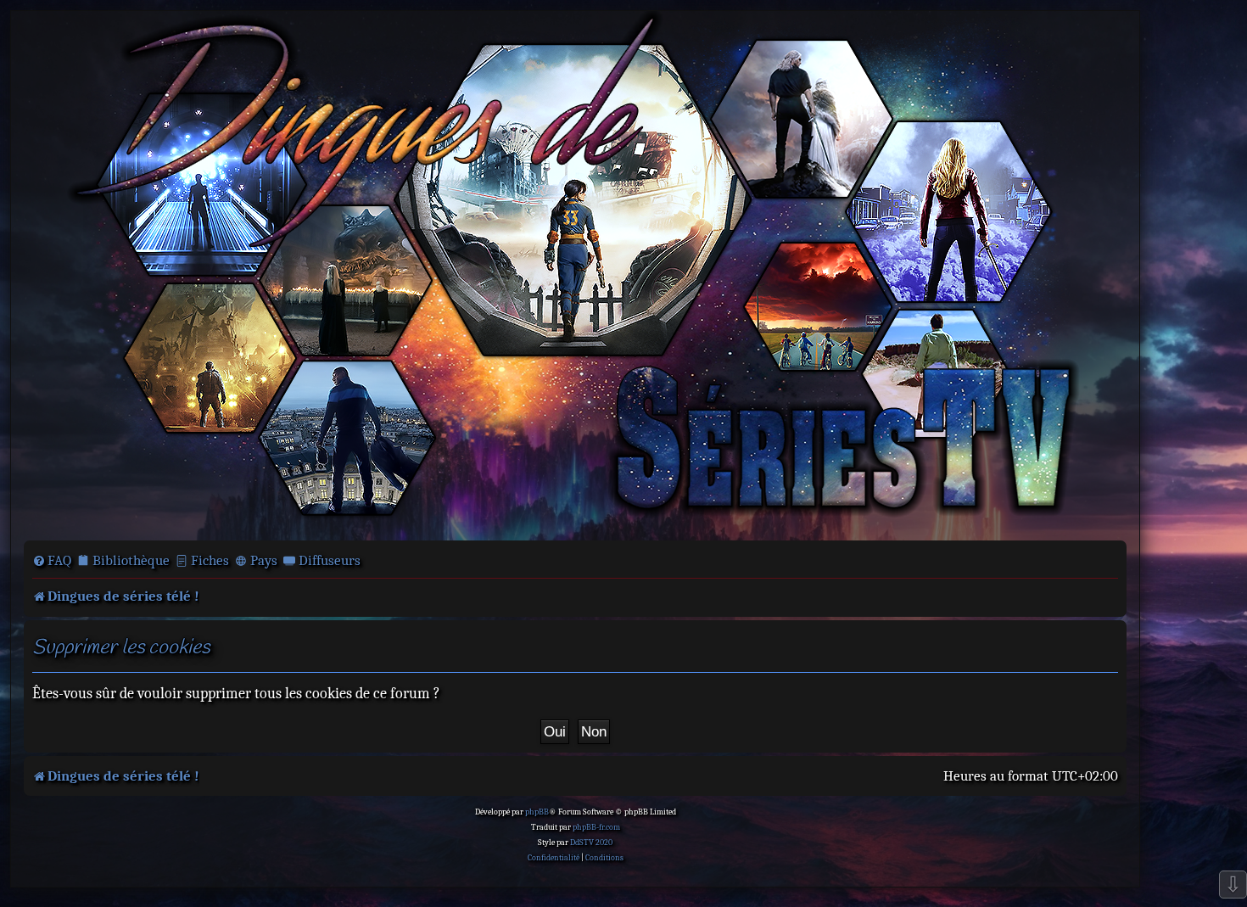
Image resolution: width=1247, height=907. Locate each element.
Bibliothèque (131, 560)
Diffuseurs (330, 560)
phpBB (537, 812)
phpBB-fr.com (596, 827)
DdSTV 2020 (591, 842)
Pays (263, 560)
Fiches (210, 560)
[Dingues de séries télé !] (575, 274)
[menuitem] (51, 561)
